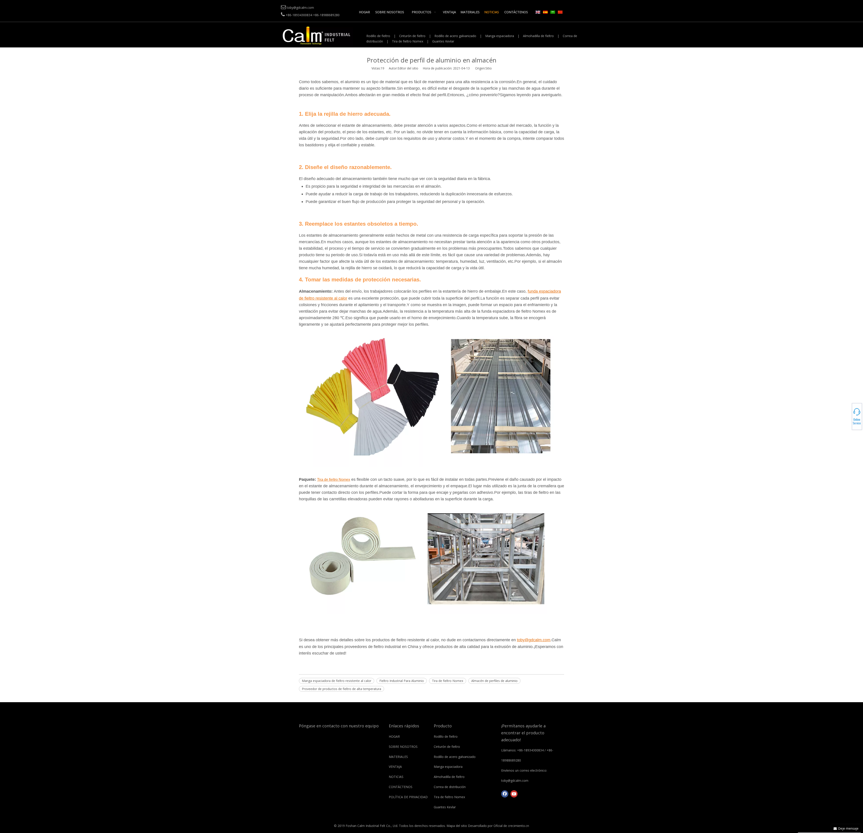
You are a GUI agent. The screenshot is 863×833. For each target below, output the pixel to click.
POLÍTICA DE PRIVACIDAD (408, 797)
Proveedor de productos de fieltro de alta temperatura (341, 689)
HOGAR (394, 736)
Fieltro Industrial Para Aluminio (401, 681)
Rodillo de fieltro (378, 36)
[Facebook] (504, 793)
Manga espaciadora (499, 36)
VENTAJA (395, 766)
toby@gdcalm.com (847, 416)
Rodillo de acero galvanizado (455, 36)
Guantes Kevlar (443, 41)
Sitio (488, 68)
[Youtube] (514, 793)
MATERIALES (398, 757)
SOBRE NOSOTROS (403, 746)
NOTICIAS (396, 777)
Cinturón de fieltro (412, 36)
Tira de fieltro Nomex (407, 41)
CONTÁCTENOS (400, 787)
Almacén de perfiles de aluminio (494, 681)
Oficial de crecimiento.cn (511, 826)
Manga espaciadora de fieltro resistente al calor (336, 681)
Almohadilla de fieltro (538, 36)
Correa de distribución (450, 787)
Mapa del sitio (457, 826)
